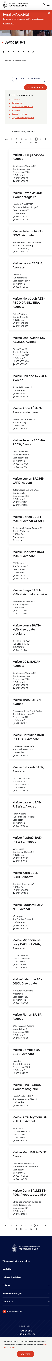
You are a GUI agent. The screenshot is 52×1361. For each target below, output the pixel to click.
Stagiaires (16, 110)
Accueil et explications (30, 79)
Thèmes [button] (6, 1285)
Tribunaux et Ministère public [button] (16, 1261)
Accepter (25, 1354)
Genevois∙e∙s (17, 103)
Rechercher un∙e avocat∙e (15, 60)
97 (31, 142)
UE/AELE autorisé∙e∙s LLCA (22, 106)
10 (21, 142)
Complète (16, 99)
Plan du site (26, 1331)
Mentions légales (26, 1334)
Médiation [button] (7, 1269)
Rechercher (36, 87)
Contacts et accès (14, 1311)
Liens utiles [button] (8, 1301)
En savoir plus (8, 23)
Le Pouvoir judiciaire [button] (12, 1277)
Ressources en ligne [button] (12, 1293)
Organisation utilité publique (23, 117)
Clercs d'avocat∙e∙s (19, 114)
